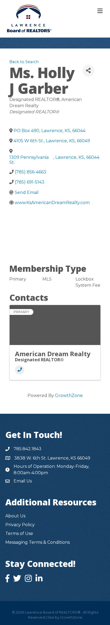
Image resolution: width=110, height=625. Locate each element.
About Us (15, 515)
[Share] (88, 71)
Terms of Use (19, 533)
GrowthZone (69, 395)
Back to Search (24, 61)
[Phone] (19, 370)
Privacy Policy (20, 524)
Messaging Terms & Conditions (37, 542)
